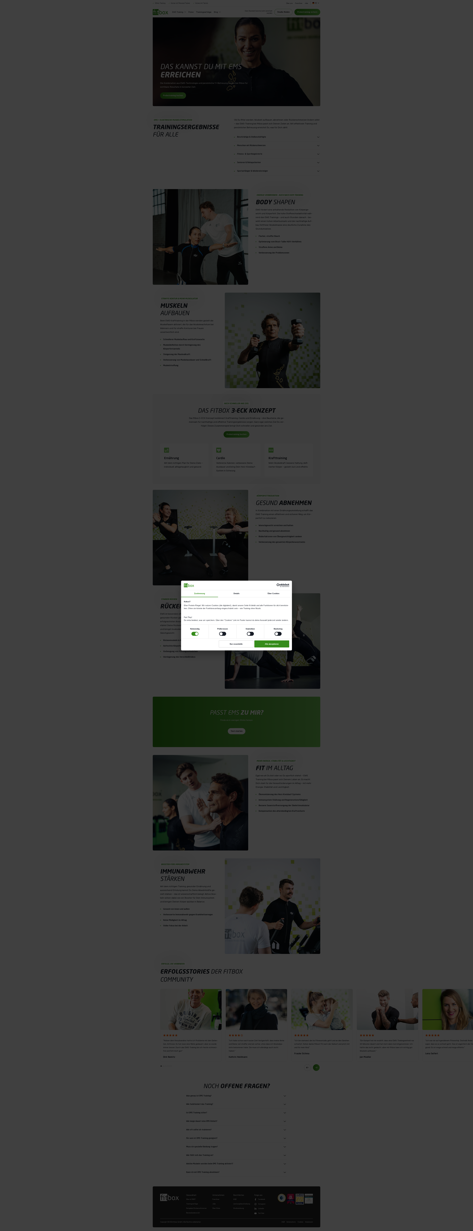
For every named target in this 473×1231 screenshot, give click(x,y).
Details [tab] (237, 593)
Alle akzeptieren (272, 644)
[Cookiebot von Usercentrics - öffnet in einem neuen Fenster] (278, 585)
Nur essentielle (236, 644)
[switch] (222, 634)
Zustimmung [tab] (199, 593)
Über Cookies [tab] (273, 593)
